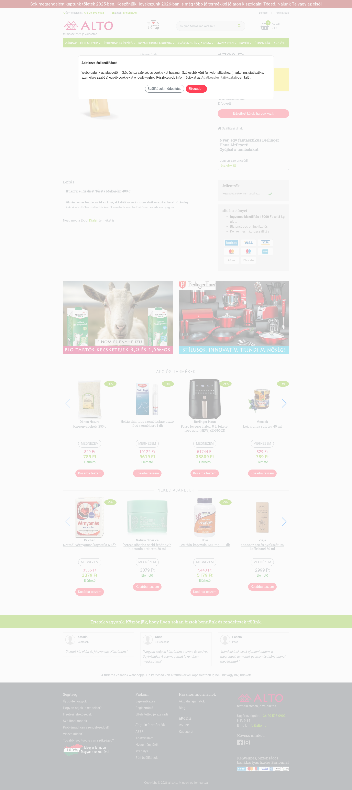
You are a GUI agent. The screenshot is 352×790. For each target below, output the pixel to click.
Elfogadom (196, 89)
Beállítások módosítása (165, 89)
